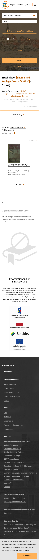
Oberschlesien (9, 388)
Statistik (7, 483)
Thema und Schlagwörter (13, 425)
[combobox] (19, 21)
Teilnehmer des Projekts (13, 456)
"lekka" (23, 91)
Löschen (19, 50)
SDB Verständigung (11, 459)
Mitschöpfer (8, 421)
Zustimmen (27, 556)
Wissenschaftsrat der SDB (14, 463)
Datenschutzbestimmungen (14, 498)
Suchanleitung (19, 66)
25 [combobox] (13, 130)
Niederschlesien (10, 384)
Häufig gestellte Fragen (12, 449)
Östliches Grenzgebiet (12, 397)
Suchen (19, 60)
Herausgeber (8, 429)
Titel (5, 413)
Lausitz (6, 401)
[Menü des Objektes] (29, 146)
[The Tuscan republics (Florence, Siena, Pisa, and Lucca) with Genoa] (17, 153)
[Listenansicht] (14, 133)
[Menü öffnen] (35, 5)
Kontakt (7, 487)
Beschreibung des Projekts (14, 452)
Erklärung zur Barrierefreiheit (15, 502)
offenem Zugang (26, 39)
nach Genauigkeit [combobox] (16, 127)
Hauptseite (8, 371)
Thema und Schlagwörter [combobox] (12, 15)
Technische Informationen (14, 480)
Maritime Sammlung (11, 392)
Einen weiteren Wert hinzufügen (21, 31)
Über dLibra (8, 513)
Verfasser (7, 417)
